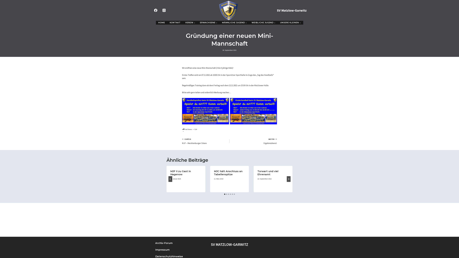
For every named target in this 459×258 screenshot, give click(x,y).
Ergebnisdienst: (270, 141)
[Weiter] (289, 179)
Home (161, 23)
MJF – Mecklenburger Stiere (194, 141)
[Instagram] (164, 10)
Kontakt (175, 23)
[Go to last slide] (170, 179)
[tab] (224, 194)
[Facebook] (155, 10)
